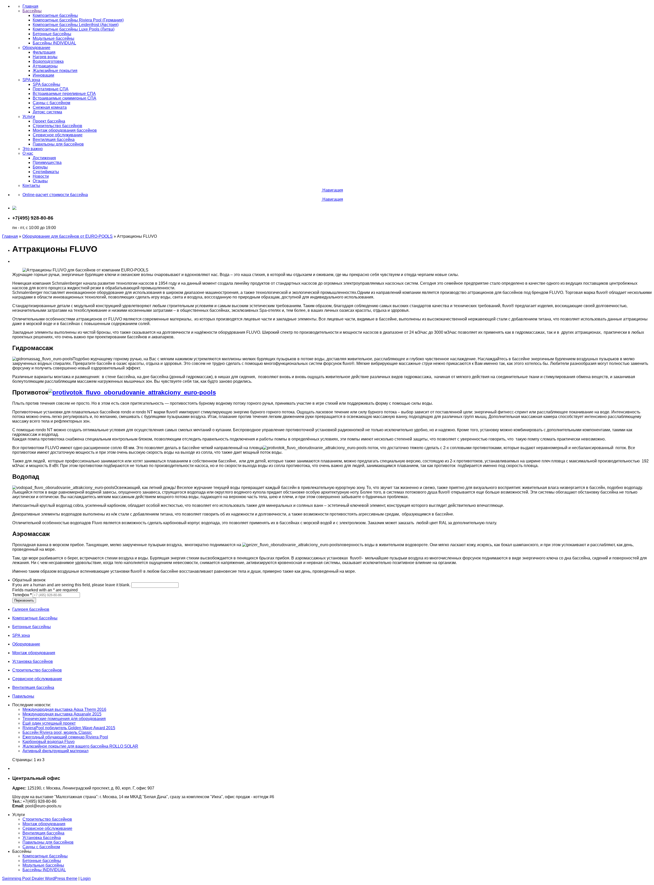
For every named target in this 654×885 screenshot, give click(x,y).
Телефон (22, 595)
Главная (10, 236)
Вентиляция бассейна (43, 833)
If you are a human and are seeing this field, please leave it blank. (71, 585)
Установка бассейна (41, 837)
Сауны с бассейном (41, 847)
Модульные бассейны (43, 865)
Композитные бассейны (45, 856)
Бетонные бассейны (41, 860)
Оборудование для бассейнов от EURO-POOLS (67, 236)
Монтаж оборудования (43, 824)
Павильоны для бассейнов (48, 842)
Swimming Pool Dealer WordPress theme (39, 878)
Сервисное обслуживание (47, 828)
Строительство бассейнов (47, 819)
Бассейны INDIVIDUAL (44, 870)
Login (85, 878)
